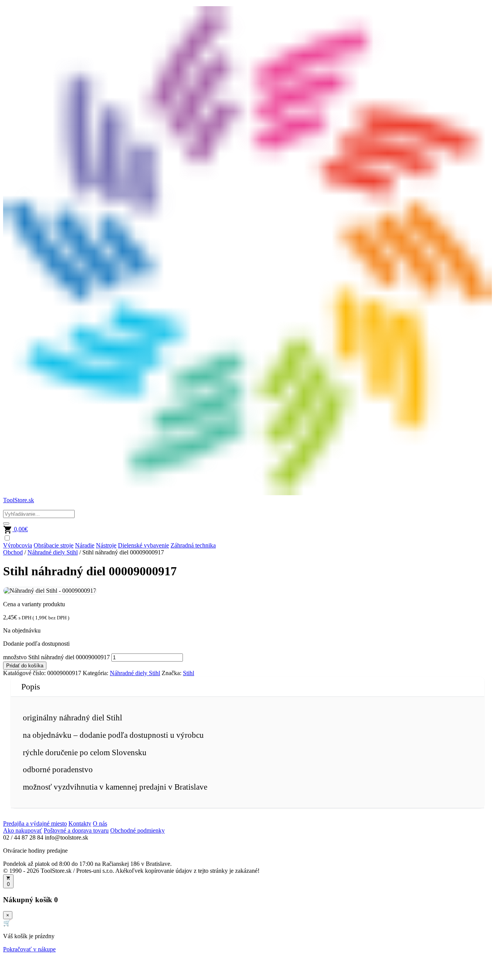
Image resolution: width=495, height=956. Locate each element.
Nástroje (106, 545)
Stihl (188, 673)
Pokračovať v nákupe (29, 949)
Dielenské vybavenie (143, 545)
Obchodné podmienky (137, 830)
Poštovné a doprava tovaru (76, 830)
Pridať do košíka (24, 666)
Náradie (84, 545)
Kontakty (79, 823)
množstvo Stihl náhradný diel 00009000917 (56, 657)
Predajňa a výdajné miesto (35, 823)
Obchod (13, 552)
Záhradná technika (193, 545)
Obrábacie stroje (53, 545)
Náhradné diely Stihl (52, 552)
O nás (100, 823)
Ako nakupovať (22, 830)
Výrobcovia (17, 545)
